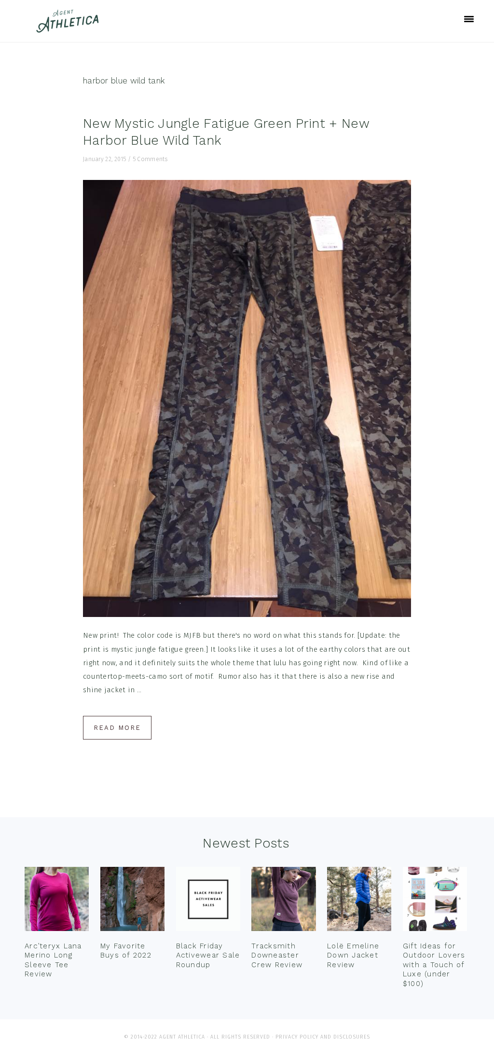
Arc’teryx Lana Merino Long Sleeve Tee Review (53, 960)
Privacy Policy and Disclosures (322, 1037)
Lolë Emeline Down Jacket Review (353, 955)
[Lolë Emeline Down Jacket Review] (359, 901)
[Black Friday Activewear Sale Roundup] (208, 901)
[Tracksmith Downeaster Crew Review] (283, 901)
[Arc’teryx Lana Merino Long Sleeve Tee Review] (57, 901)
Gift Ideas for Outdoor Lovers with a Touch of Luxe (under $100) (434, 965)
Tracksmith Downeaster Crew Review (276, 955)
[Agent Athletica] (70, 28)
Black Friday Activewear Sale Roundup (208, 955)
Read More (117, 727)
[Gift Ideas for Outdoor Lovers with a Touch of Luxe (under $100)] (435, 901)
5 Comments (150, 159)
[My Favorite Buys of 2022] (132, 901)
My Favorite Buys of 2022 (125, 951)
